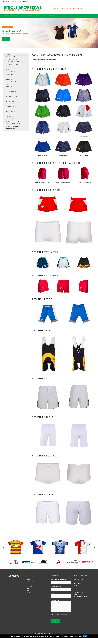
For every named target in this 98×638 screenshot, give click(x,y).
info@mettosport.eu (31, 1)
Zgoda (84, 636)
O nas (28, 590)
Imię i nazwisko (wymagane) (58, 579)
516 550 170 (18, 1)
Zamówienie (30, 581)
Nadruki (29, 588)
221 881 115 (8, 1)
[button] (1, 33)
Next (94, 547)
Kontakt (29, 592)
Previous (3, 547)
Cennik (29, 584)
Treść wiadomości (55, 600)
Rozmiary (29, 586)
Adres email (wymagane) (57, 586)
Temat (52, 593)
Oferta (28, 579)
